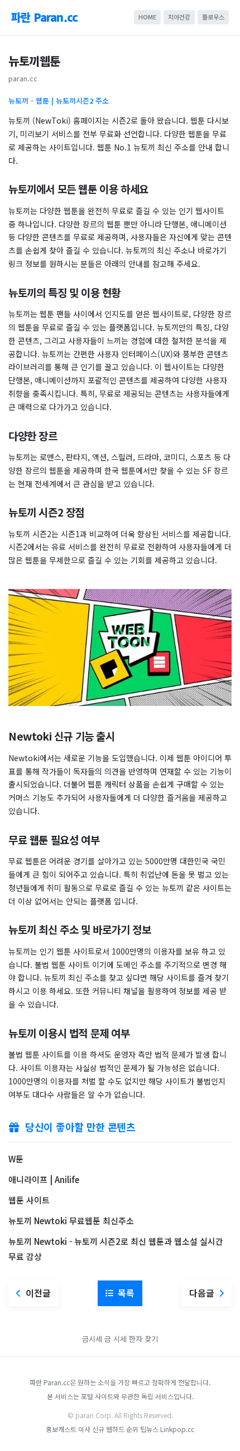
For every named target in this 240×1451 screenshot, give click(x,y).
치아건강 (179, 16)
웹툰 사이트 (29, 1200)
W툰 (15, 1159)
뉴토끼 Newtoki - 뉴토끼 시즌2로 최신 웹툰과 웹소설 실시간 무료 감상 (115, 1248)
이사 (84, 1429)
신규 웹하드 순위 (115, 1429)
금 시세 (116, 1338)
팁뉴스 (149, 1429)
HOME (147, 16)
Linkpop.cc (177, 1429)
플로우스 (213, 16)
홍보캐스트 (61, 1429)
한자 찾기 (143, 1338)
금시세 (92, 1338)
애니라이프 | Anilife (43, 1179)
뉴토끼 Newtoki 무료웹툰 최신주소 (71, 1220)
